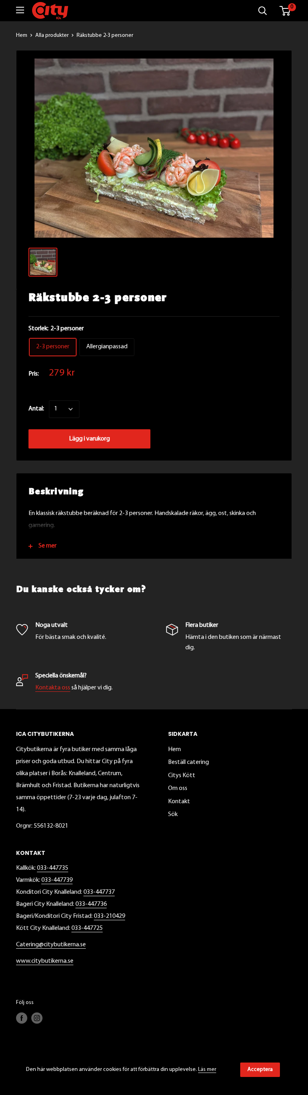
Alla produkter (52, 35)
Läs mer (207, 1070)
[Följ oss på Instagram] (37, 1018)
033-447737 (99, 892)
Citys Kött (181, 775)
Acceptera (260, 1070)
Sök (173, 814)
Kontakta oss (52, 688)
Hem (21, 35)
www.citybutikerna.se (44, 961)
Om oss (177, 788)
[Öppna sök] (262, 10)
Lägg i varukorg (89, 439)
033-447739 (57, 880)
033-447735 (52, 868)
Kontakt (179, 801)
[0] (285, 11)
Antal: (36, 409)
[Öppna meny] (20, 10)
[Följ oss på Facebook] (21, 1018)
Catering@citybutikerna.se (51, 944)
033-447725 (87, 928)
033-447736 (91, 904)
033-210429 (109, 916)
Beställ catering (188, 762)
